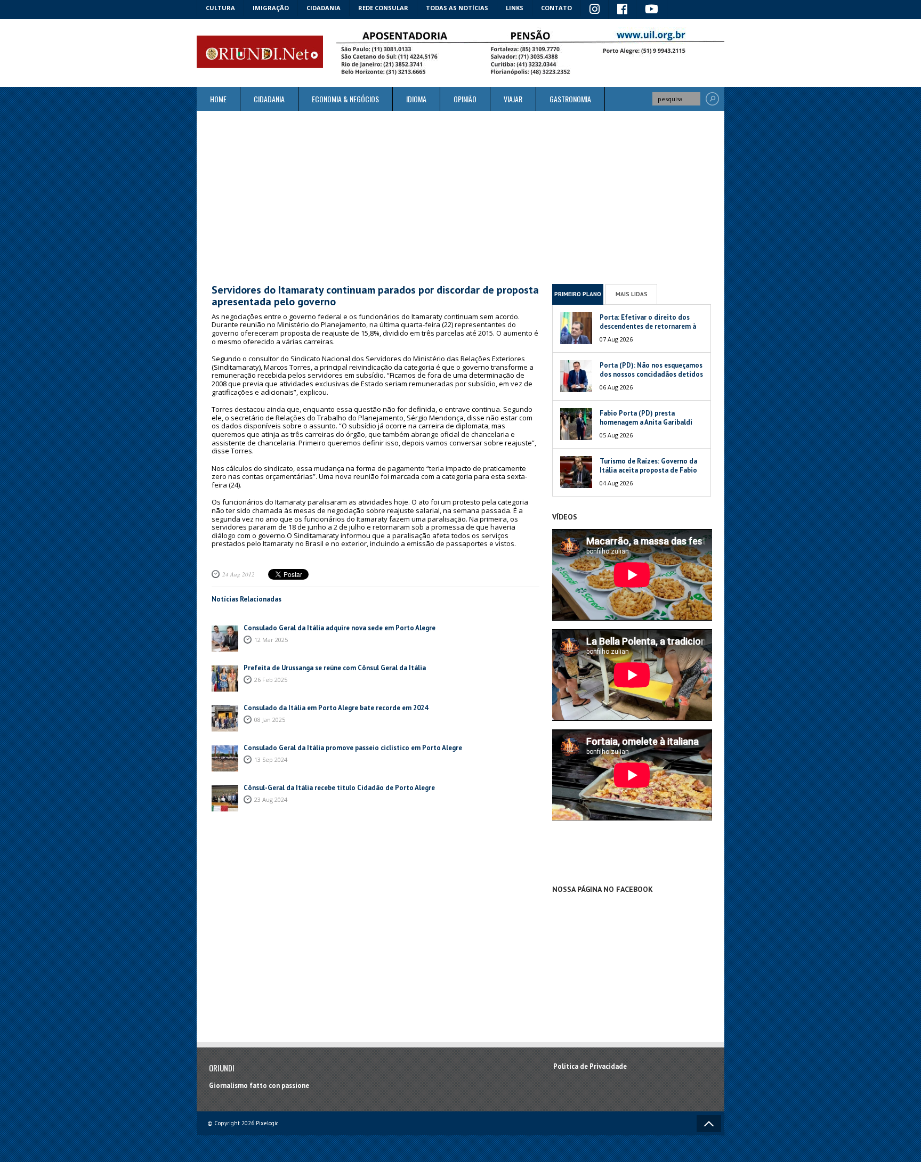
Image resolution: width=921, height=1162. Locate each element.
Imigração (271, 8)
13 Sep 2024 (270, 759)
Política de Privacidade (590, 1066)
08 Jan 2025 (269, 720)
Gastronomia (570, 98)
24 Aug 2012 (238, 574)
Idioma (416, 98)
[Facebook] (622, 9)
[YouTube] (651, 9)
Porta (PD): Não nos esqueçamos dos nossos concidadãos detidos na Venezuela (651, 374)
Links (514, 8)
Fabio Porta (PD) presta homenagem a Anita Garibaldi (646, 418)
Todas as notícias (457, 8)
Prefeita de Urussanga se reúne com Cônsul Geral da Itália (335, 667)
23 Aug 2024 (270, 799)
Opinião (465, 98)
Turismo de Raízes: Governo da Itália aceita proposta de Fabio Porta (648, 470)
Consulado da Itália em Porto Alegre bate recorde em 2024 (336, 707)
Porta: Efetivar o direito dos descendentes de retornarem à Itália (648, 326)
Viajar (513, 98)
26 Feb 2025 (270, 680)
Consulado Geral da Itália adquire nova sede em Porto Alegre (339, 627)
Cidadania (323, 8)
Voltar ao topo (709, 1123)
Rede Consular (383, 8)
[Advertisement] (460, 197)
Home (218, 98)
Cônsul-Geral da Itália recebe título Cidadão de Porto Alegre (339, 787)
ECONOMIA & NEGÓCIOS (345, 98)
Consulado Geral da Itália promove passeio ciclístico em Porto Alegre (353, 747)
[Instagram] (595, 9)
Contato (556, 8)
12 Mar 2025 (271, 640)
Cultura (220, 8)
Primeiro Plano (577, 294)
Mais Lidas (632, 294)
